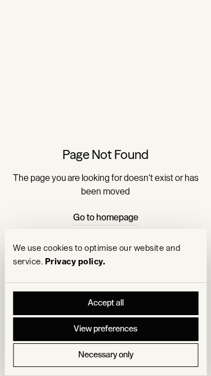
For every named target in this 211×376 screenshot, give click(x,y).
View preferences (105, 329)
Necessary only (105, 355)
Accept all (106, 303)
